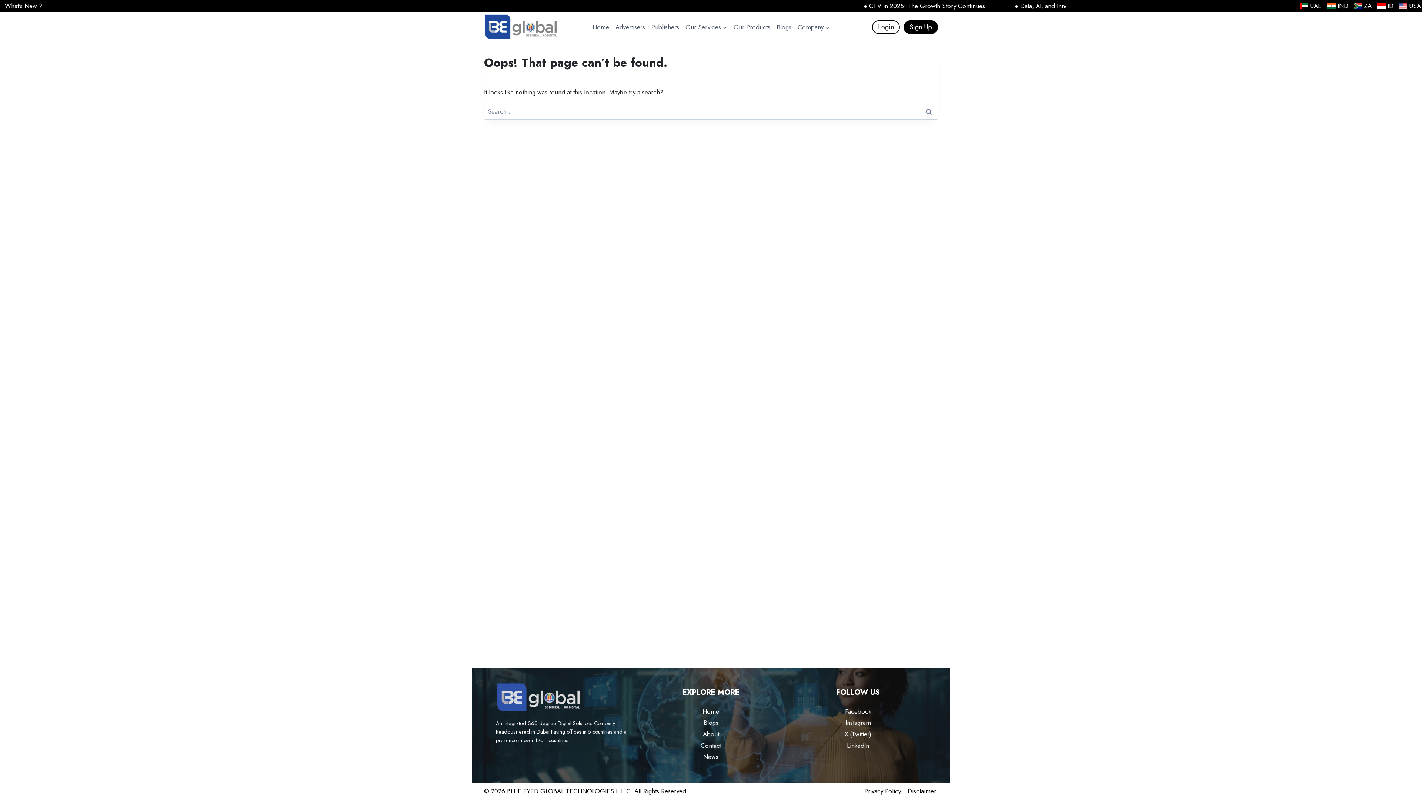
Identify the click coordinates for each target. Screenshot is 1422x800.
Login (886, 27)
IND (1343, 5)
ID (1390, 5)
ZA (1368, 5)
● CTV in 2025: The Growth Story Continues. (898, 5)
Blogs (784, 27)
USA (1415, 5)
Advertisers (630, 27)
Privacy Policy (882, 791)
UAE (1316, 5)
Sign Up (920, 27)
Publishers (665, 27)
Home (600, 27)
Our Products (752, 27)
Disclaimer (922, 791)
